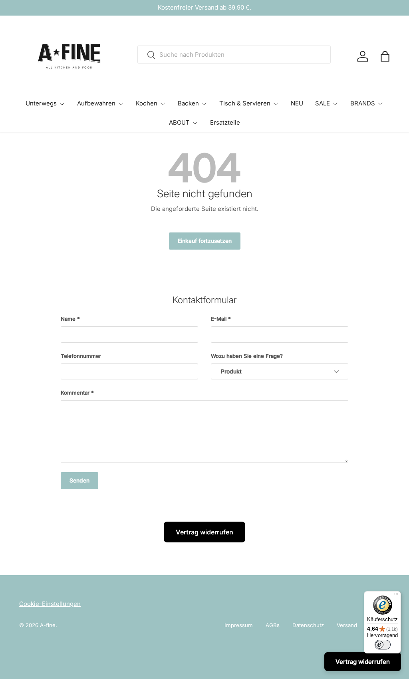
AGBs (273, 625)
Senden (79, 480)
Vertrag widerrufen (204, 532)
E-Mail (218, 319)
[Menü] (396, 596)
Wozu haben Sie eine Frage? (247, 356)
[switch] (383, 644)
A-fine (48, 625)
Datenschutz (308, 625)
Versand (347, 625)
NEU (297, 103)
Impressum (238, 625)
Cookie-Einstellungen (50, 604)
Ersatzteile (225, 122)
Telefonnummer (81, 356)
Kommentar (75, 392)
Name (68, 319)
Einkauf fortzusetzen (205, 241)
